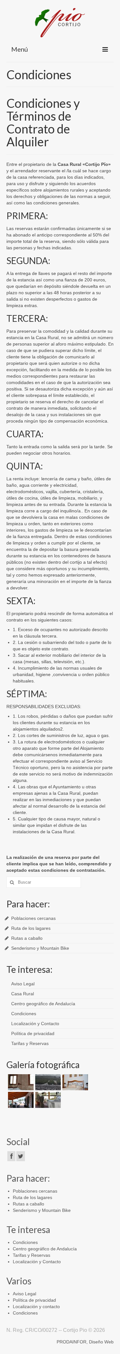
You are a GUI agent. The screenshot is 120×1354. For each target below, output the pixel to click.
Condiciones (23, 1013)
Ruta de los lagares (31, 928)
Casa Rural (22, 993)
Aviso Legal (23, 983)
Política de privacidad (32, 1033)
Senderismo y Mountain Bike (40, 948)
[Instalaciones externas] (20, 1100)
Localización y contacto (36, 1306)
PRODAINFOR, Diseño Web (85, 1341)
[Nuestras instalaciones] (74, 1082)
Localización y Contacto (35, 1023)
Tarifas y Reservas (30, 1043)
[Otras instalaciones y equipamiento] (20, 1082)
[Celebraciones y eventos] (47, 1100)
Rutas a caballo (27, 938)
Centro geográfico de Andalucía (43, 1003)
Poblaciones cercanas (33, 918)
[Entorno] (47, 1082)
